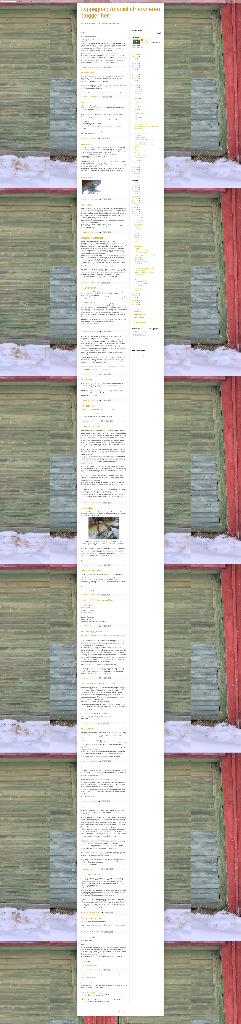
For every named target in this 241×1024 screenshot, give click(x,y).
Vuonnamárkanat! (86, 983)
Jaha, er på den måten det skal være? (97, 683)
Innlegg (136, 331)
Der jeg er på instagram (140, 355)
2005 (135, 176)
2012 (135, 85)
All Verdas (136, 353)
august (137, 98)
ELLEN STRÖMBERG (140, 322)
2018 (135, 72)
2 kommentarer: (94, 67)
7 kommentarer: (94, 502)
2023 (135, 61)
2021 (135, 65)
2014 (135, 81)
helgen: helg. (86, 205)
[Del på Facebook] (109, 67)
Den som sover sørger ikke (89, 992)
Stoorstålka (136, 357)
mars (136, 109)
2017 (135, 74)
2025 (135, 56)
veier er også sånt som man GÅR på (97, 600)
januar (137, 162)
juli (136, 100)
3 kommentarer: (94, 625)
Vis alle (159, 324)
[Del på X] (107, 67)
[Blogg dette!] (105, 67)
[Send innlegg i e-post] (100, 67)
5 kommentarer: (94, 761)
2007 (135, 171)
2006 (135, 173)
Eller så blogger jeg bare (91, 918)
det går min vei (87, 73)
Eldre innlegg (122, 975)
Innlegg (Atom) (91, 977)
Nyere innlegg (84, 975)
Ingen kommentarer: (95, 421)
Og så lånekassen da (90, 874)
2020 (135, 67)
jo (81, 767)
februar (137, 160)
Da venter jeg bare (88, 937)
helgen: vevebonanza (90, 571)
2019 (135, 70)
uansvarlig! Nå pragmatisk (92, 238)
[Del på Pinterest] (110, 67)
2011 (135, 87)
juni (136, 102)
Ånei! (82, 33)
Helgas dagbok (138, 311)
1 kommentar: (93, 138)
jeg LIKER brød (87, 729)
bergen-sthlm (86, 380)
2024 (135, 59)
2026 (135, 54)
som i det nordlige (88, 406)
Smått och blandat (139, 317)
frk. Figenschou (147, 40)
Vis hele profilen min (137, 47)
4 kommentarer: (94, 199)
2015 (135, 78)
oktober (137, 93)
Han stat (84, 998)
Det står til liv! (86, 508)
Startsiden (103, 975)
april (136, 107)
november (138, 91)
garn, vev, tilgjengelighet (91, 631)
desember (138, 89)
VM (82, 807)
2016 (135, 76)
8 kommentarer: (94, 677)
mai (136, 104)
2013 (135, 83)
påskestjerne (86, 144)
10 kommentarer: (94, 96)
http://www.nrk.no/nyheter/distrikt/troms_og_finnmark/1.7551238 (97, 409)
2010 (135, 165)
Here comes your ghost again (142, 320)
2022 (135, 63)
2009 (135, 167)
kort (82, 102)
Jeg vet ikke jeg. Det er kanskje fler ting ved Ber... (147, 126)
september (138, 96)
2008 (135, 169)
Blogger (126, 1012)
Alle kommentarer (139, 334)
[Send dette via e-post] (103, 67)
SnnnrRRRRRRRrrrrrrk (90, 288)
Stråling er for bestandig (91, 426)
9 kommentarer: (94, 331)
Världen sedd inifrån (139, 314)
